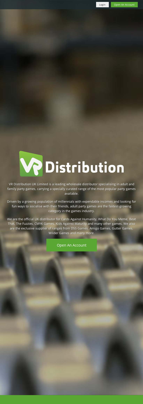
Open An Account (124, 4)
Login (102, 4)
